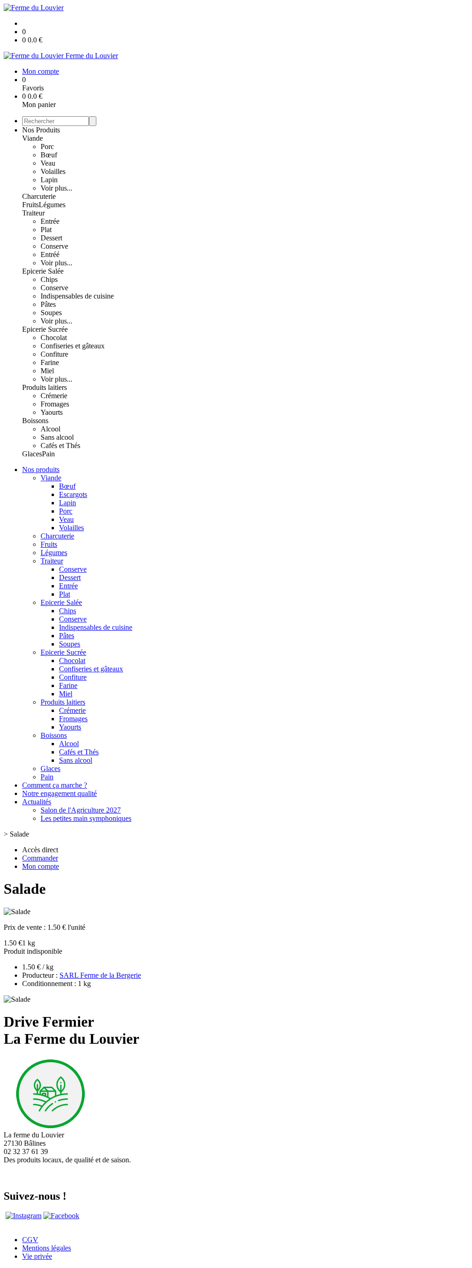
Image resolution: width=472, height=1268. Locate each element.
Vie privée (37, 1256)
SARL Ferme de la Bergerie (100, 975)
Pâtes (48, 304)
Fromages (55, 404)
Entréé (50, 254)
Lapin (49, 180)
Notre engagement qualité (59, 793)
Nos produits (40, 469)
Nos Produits (41, 130)
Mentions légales (46, 1248)
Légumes (52, 205)
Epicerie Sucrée (45, 329)
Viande (32, 138)
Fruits (30, 205)
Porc (47, 146)
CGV (30, 1240)
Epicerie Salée (43, 271)
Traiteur (33, 213)
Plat (46, 229)
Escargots (73, 494)
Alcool (50, 429)
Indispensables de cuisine (77, 296)
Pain (48, 454)
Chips (49, 279)
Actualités (36, 802)
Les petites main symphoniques (86, 818)
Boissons (35, 421)
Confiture (54, 354)
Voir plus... (56, 188)
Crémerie (54, 396)
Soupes (51, 313)
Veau (48, 163)
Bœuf (49, 155)
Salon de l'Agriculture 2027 (81, 810)
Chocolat (54, 337)
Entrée (50, 221)
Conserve (54, 246)
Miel (47, 371)
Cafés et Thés (60, 445)
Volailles (53, 171)
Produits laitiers (44, 387)
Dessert (51, 238)
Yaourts (52, 412)
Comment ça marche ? (54, 785)
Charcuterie (39, 196)
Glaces (32, 454)
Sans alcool (57, 437)
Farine (50, 362)
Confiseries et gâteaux (73, 346)
